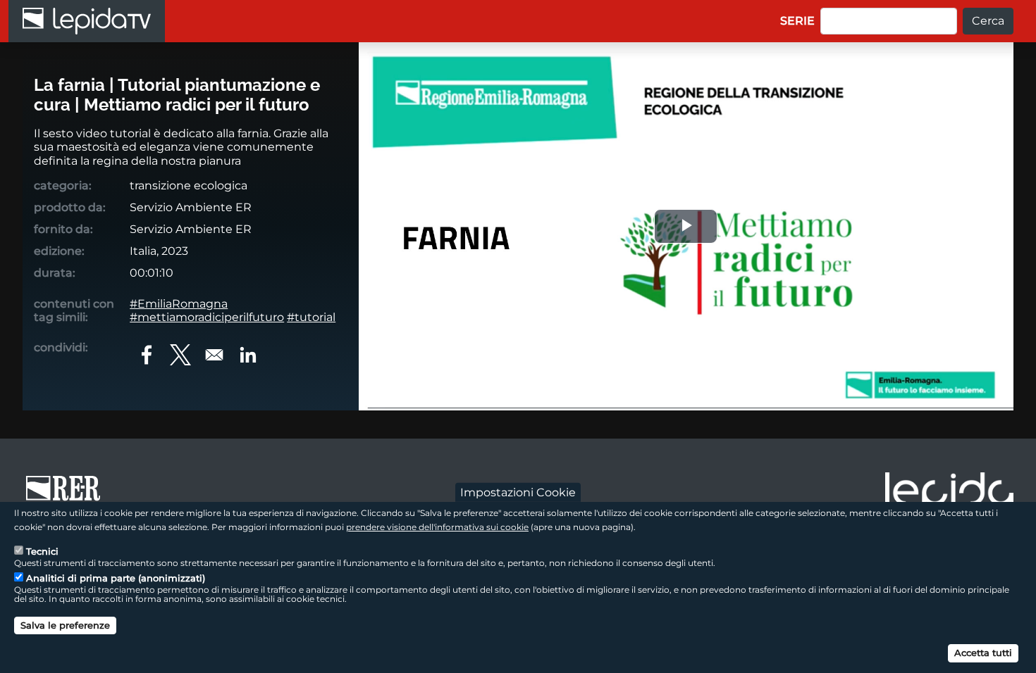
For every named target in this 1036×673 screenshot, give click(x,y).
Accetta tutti (983, 652)
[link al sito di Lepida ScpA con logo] (949, 492)
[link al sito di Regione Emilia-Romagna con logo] (68, 494)
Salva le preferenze (65, 625)
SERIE (797, 20)
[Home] (87, 21)
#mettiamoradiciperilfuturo (207, 317)
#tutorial (311, 317)
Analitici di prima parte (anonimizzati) (115, 578)
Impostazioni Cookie (518, 491)
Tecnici (42, 551)
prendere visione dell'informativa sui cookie (437, 526)
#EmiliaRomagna (179, 303)
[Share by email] (214, 355)
